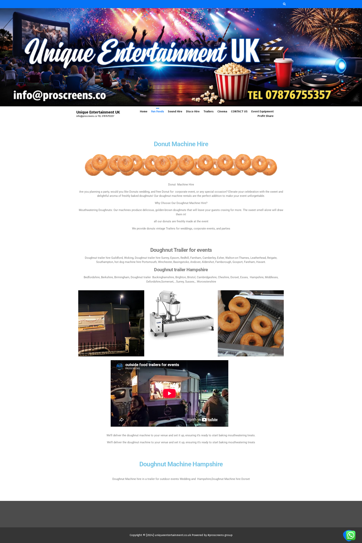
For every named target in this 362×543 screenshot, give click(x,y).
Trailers (208, 111)
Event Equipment (262, 111)
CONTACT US (239, 111)
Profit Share (266, 116)
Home (143, 111)
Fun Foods (157, 111)
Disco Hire (193, 111)
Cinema (222, 111)
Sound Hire (175, 111)
